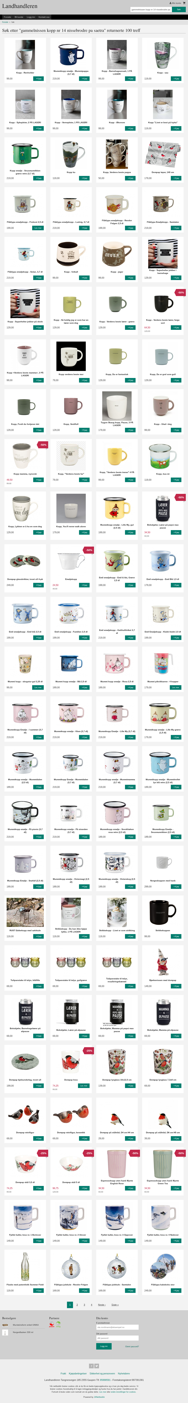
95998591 (105, 1380)
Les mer (103, 1392)
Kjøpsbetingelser (78, 1373)
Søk (179, 9)
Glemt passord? (132, 1346)
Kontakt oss (44, 17)
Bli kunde (19, 17)
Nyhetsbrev (124, 1373)
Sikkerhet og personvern (102, 1373)
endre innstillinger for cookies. (123, 1392)
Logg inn (31, 17)
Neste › (102, 1305)
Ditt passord (101, 1334)
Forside (7, 17)
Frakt (63, 1373)
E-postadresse (103, 1323)
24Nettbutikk (99, 1397)
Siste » (115, 1305)
